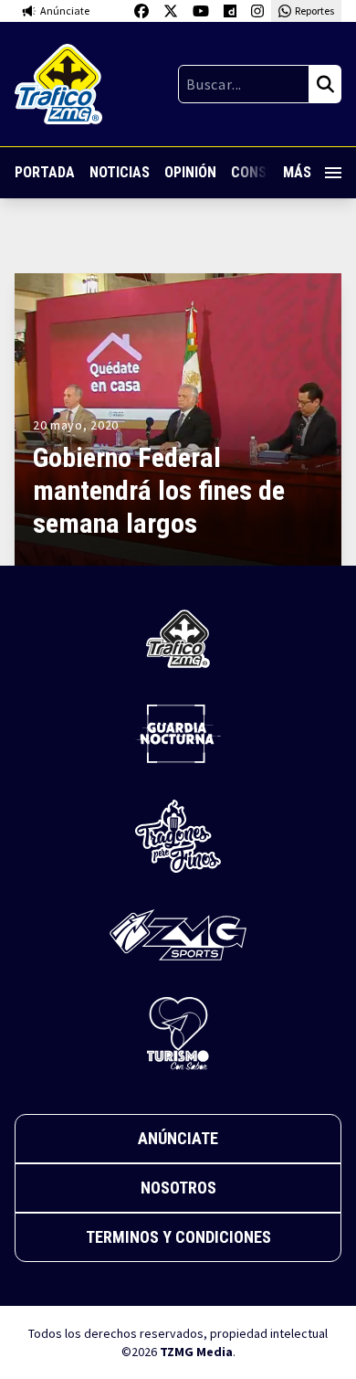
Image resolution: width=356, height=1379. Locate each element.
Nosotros (178, 1187)
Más (297, 172)
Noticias (119, 172)
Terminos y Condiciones (178, 1236)
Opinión (190, 172)
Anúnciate (178, 1138)
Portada (45, 172)
